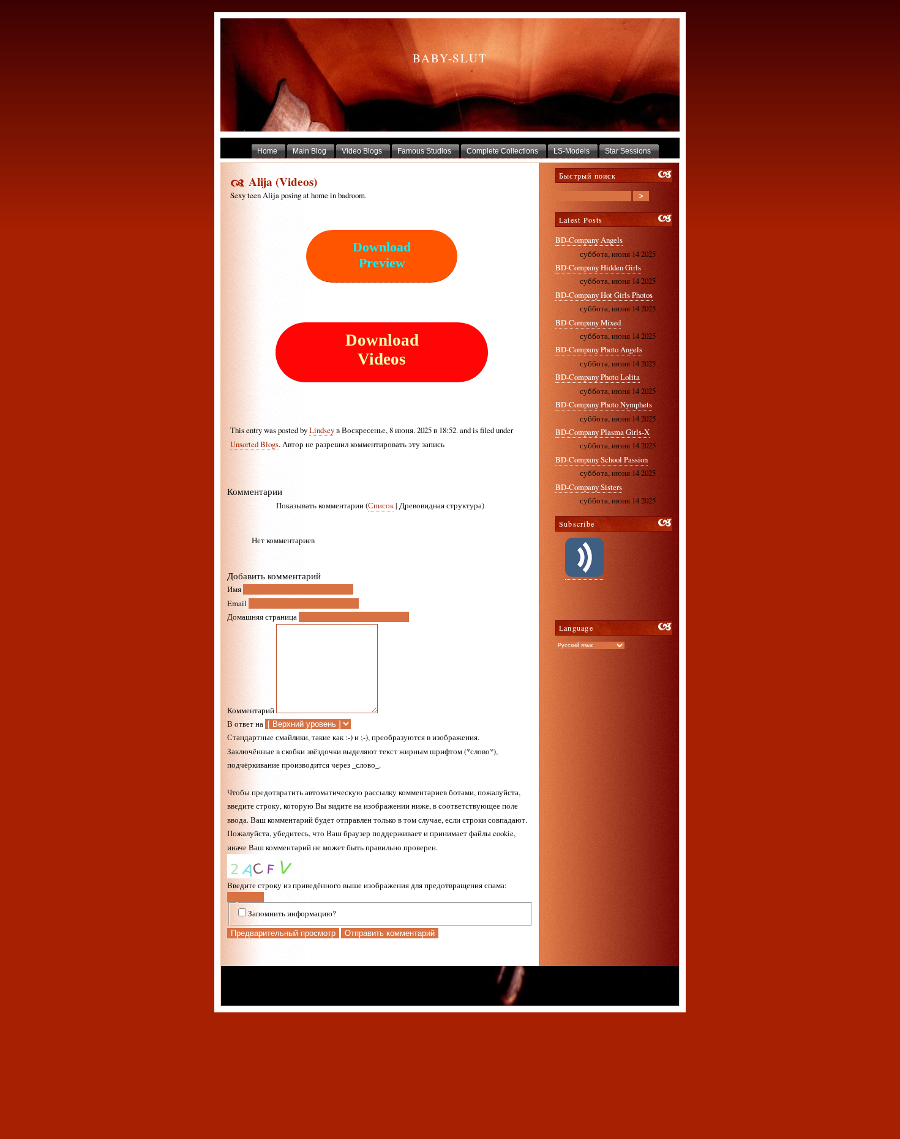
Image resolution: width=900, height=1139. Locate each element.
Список (381, 505)
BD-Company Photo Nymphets (603, 404)
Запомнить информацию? (292, 913)
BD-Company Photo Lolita (597, 376)
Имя (234, 589)
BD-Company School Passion (601, 459)
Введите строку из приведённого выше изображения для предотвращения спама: (367, 885)
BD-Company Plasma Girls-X (602, 431)
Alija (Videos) (283, 181)
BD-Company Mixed (588, 322)
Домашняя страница (262, 616)
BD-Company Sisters (588, 486)
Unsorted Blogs (254, 444)
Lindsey (321, 430)
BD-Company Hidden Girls (598, 267)
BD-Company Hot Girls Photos (604, 294)
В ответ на (245, 723)
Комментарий (250, 710)
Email (237, 603)
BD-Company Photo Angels (598, 349)
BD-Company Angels (589, 239)
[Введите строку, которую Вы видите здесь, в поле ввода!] (264, 866)
